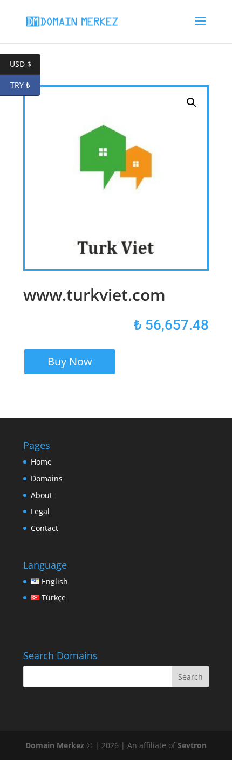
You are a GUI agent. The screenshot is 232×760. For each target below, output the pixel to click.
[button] (191, 102)
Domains (47, 478)
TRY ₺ (25, 85)
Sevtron (192, 745)
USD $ (25, 64)
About (41, 495)
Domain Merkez (54, 745)
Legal (40, 511)
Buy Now (69, 361)
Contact (44, 528)
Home (41, 462)
